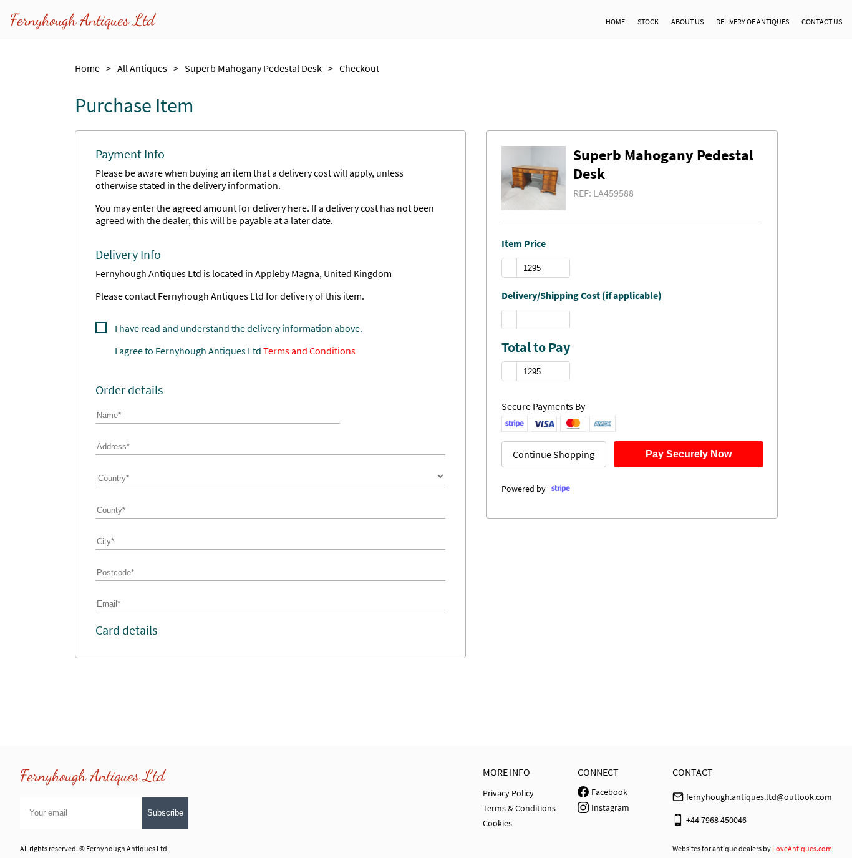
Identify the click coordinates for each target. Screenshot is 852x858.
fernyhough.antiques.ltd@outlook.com (759, 796)
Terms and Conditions (309, 350)
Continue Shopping (553, 454)
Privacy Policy (508, 793)
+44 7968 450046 (716, 820)
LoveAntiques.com (802, 848)
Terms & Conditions (519, 808)
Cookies (497, 823)
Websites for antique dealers (717, 848)
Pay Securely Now (689, 454)
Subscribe (165, 812)
